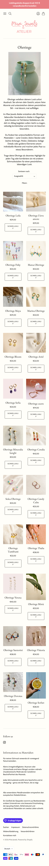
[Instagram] (4, 743)
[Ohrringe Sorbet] (36, 685)
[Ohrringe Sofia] (13, 389)
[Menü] (5, 13)
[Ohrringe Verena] (13, 583)
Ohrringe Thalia (36, 548)
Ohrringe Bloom (13, 356)
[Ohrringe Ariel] (36, 343)
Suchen (6, 827)
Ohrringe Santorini (13, 650)
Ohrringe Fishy (13, 264)
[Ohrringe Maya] (13, 297)
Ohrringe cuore (36, 403)
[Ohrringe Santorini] (13, 636)
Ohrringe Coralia (36, 449)
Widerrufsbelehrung (10, 831)
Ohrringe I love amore (36, 217)
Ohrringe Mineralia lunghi (13, 451)
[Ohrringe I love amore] (36, 202)
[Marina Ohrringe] (36, 297)
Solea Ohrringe (13, 499)
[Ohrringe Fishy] (13, 251)
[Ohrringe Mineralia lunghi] (13, 436)
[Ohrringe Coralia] (36, 436)
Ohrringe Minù (36, 604)
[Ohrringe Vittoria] (36, 636)
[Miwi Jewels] (24, 27)
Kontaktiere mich (9, 835)
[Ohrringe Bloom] (13, 343)
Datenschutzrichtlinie (30, 827)
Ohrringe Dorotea (13, 696)
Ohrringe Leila (13, 215)
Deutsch (7, 849)
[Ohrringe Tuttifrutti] (13, 534)
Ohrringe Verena (13, 597)
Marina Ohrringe (36, 310)
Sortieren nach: (24, 171)
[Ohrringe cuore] (36, 389)
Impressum (15, 827)
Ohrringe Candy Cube (36, 500)
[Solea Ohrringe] (13, 485)
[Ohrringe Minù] (36, 587)
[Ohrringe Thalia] (36, 534)
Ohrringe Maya (13, 310)
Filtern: (24, 183)
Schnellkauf (13, 227)
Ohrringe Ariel (36, 356)
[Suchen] (10, 13)
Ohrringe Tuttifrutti (13, 549)
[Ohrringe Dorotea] (13, 682)
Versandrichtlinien (27, 831)
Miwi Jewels (13, 840)
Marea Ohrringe (36, 264)
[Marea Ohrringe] (36, 251)
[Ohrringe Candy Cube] (36, 485)
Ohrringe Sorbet (36, 702)
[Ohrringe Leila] (13, 202)
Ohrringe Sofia (13, 402)
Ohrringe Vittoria (36, 650)
